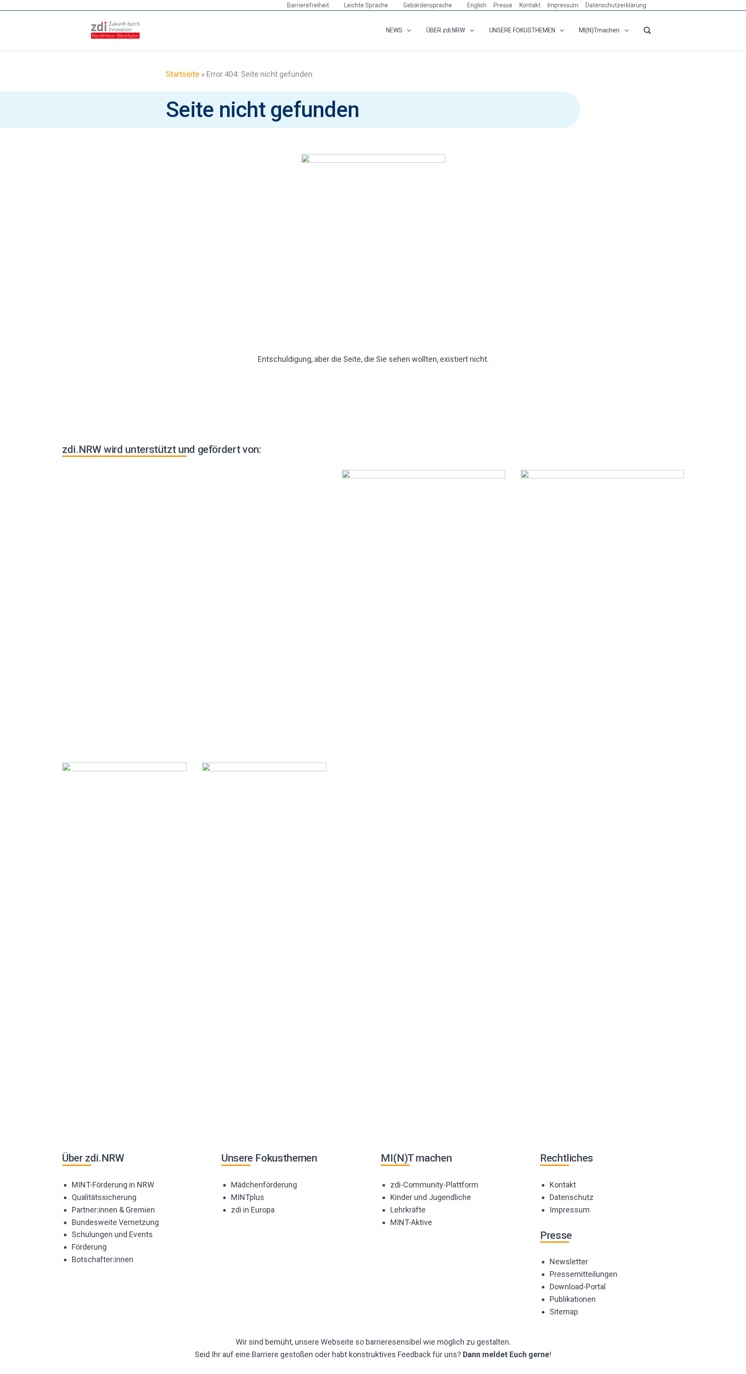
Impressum (570, 1209)
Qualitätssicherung (104, 1197)
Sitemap (564, 1311)
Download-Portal (578, 1286)
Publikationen (573, 1299)
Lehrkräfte (408, 1209)
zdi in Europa (253, 1209)
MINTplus (247, 1197)
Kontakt (563, 1184)
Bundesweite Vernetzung (115, 1222)
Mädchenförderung (264, 1184)
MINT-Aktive (411, 1222)
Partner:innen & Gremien (113, 1209)
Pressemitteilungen (583, 1274)
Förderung (89, 1246)
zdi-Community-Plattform (434, 1184)
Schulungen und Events (112, 1234)
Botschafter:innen (102, 1259)
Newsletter (569, 1261)
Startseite (182, 74)
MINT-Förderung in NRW (113, 1184)
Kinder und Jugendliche (430, 1197)
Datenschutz (572, 1197)
